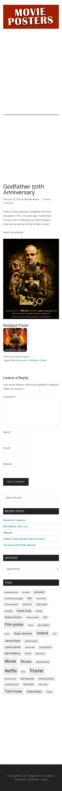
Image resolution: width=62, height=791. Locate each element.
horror (7, 634)
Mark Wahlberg (12, 653)
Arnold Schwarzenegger (14, 599)
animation (39, 592)
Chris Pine (27, 604)
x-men (49, 692)
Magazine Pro (35, 776)
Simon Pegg (42, 684)
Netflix (11, 671)
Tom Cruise (13, 691)
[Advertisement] (31, 52)
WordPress (33, 779)
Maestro (8, 532)
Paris (23, 672)
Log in (44, 779)
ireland (42, 633)
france (30, 625)
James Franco (31, 641)
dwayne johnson (13, 617)
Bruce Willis (41, 599)
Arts (30, 598)
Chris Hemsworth (11, 604)
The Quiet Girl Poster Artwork (19, 545)
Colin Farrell (41, 604)
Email (7, 448)
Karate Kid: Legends (14, 520)
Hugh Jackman (23, 633)
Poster (43, 360)
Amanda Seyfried (11, 592)
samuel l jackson (46, 679)
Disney (39, 611)
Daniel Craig (24, 610)
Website (7, 464)
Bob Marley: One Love (15, 526)
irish (54, 634)
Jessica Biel (30, 647)
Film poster (22, 360)
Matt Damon (40, 654)
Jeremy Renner (13, 647)
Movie (10, 661)
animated (26, 592)
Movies (26, 661)
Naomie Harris (42, 662)
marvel (28, 653)
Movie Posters (22, 356)
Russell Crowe (10, 679)
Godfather (34, 360)
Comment (9, 396)
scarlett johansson (12, 684)
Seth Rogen (28, 684)
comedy (8, 611)
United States (34, 691)
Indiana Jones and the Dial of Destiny (24, 538)
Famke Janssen (32, 617)
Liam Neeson (45, 647)
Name (7, 432)
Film (45, 617)
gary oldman (43, 625)
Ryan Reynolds (27, 679)
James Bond (12, 640)
